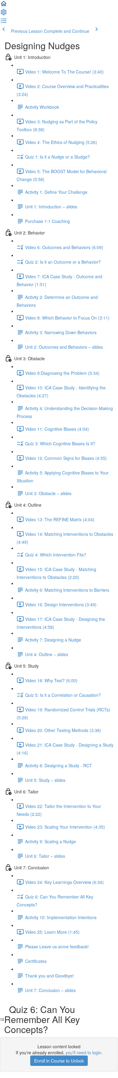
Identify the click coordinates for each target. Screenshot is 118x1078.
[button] (3, 5)
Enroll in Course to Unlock (59, 1061)
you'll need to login (83, 1052)
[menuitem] (3, 14)
